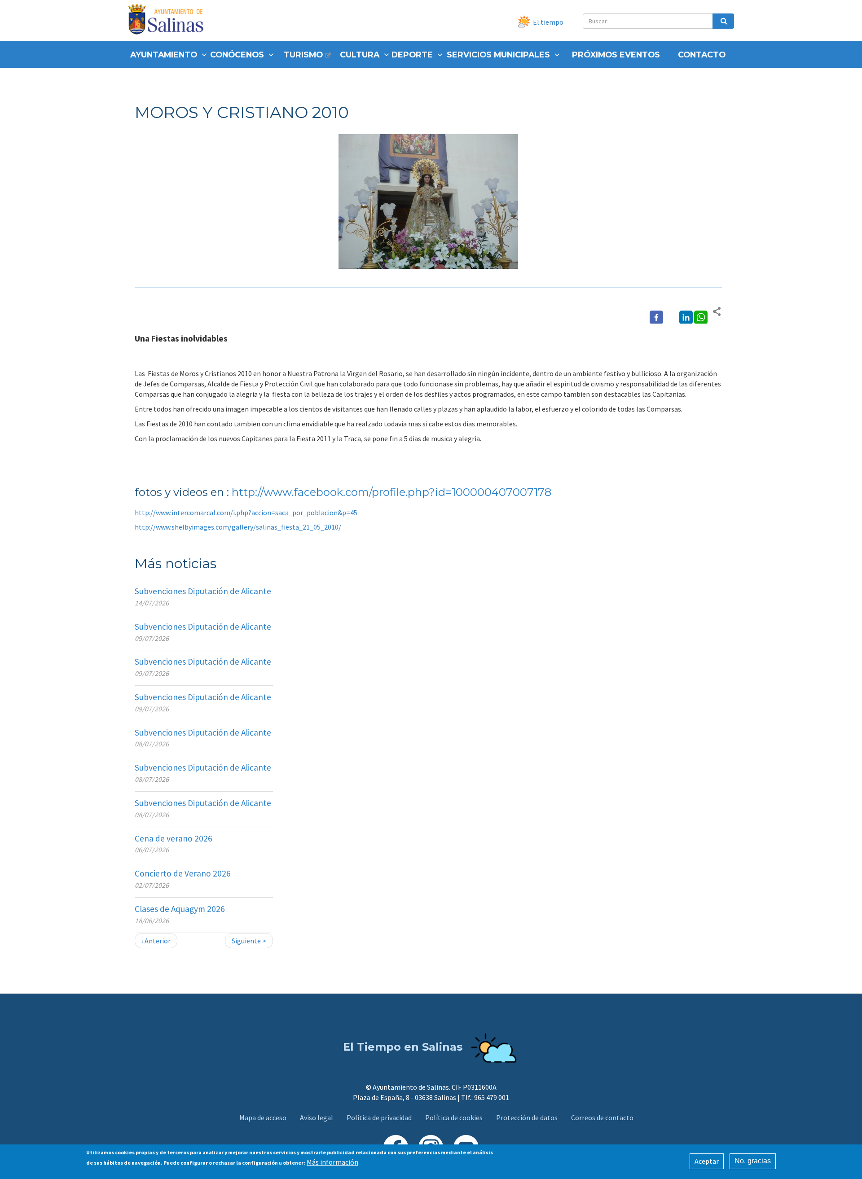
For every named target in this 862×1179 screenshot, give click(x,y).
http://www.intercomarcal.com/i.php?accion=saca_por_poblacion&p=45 (246, 512)
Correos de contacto (602, 1117)
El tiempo (548, 22)
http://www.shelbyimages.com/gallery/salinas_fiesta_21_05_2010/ (238, 526)
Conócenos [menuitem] (237, 54)
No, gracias (752, 1161)
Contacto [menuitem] (702, 54)
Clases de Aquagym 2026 (180, 908)
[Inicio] (169, 20)
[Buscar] (723, 21)
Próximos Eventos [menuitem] (616, 54)
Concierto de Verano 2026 (183, 873)
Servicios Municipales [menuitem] (498, 54)
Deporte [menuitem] (412, 54)
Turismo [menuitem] (303, 54)
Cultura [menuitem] (359, 54)
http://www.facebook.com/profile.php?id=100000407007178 (391, 492)
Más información (332, 1161)
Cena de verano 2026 (173, 838)
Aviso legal (316, 1117)
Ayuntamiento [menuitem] (163, 54)
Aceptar (707, 1161)
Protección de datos (527, 1117)
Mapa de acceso (262, 1117)
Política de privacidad (379, 1117)
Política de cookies (454, 1117)
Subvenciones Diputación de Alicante (203, 591)
